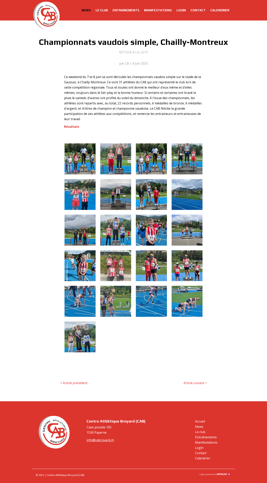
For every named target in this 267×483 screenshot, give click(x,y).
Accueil (200, 421)
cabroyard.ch (46, 15)
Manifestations (158, 10)
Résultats (71, 126)
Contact (198, 10)
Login (181, 10)
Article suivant (195, 383)
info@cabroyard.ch (100, 440)
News (86, 10)
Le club (102, 10)
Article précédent (74, 383)
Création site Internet (217, 474)
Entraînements (126, 10)
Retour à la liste (133, 52)
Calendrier (219, 10)
